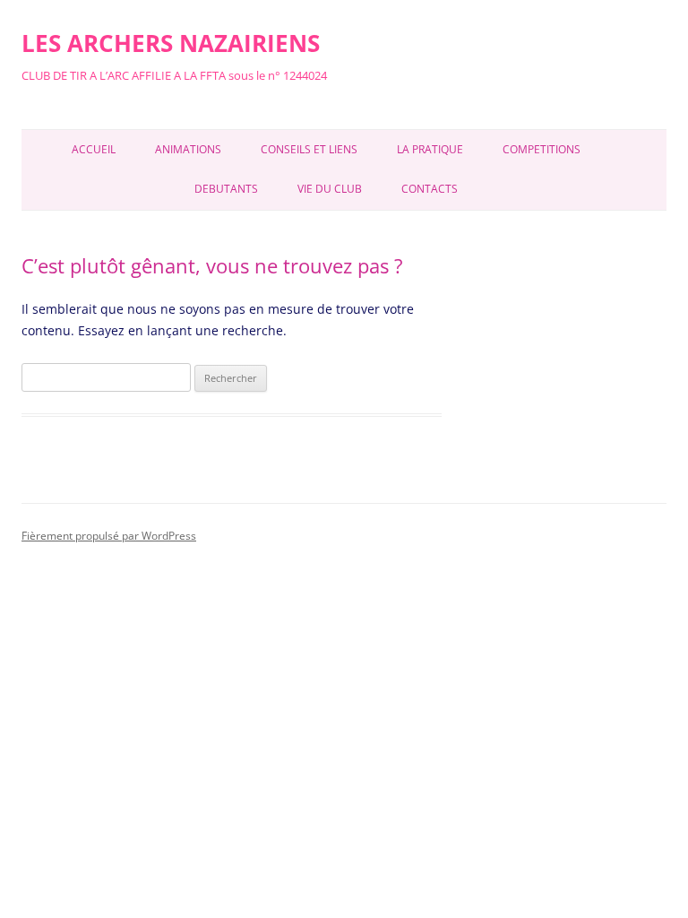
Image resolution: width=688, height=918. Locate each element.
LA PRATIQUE (430, 149)
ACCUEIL (94, 149)
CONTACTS (429, 188)
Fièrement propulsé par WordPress (109, 535)
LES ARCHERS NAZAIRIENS (171, 43)
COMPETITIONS (541, 149)
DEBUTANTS (226, 188)
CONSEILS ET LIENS (309, 149)
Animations (188, 149)
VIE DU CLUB (329, 188)
